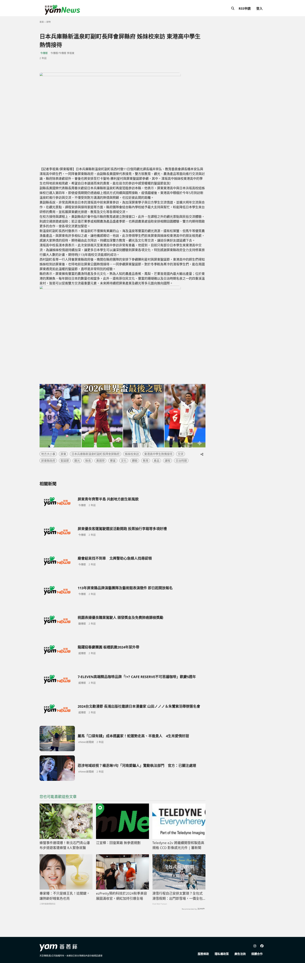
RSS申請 (245, 8)
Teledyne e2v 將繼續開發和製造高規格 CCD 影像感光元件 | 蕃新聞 (178, 845)
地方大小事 (48, 454)
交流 (180, 454)
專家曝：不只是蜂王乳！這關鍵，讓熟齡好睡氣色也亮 (65, 896)
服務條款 (203, 954)
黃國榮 (100, 461)
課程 (167, 461)
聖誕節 (65, 461)
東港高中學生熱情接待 (158, 454)
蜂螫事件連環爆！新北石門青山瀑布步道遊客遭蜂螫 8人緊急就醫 (65, 845)
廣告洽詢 (240, 954)
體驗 (134, 461)
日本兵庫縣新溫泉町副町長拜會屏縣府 (95, 454)
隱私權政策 (222, 954)
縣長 (88, 461)
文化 (124, 461)
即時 (48, 21)
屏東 (63, 454)
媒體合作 (257, 954)
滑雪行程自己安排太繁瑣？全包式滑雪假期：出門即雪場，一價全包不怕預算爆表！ (177, 896)
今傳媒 (44, 53)
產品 (156, 461)
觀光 (77, 461)
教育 (145, 461)
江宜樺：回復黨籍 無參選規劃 (118, 843)
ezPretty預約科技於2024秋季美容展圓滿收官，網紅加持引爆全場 (121, 896)
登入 (259, 8)
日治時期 (181, 461)
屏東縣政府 (48, 461)
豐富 (113, 461)
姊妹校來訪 (132, 454)
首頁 (42, 21)
